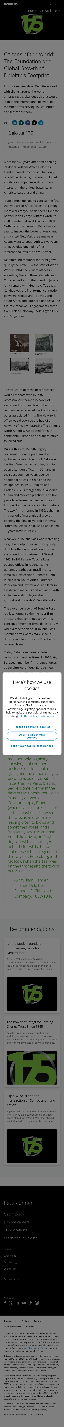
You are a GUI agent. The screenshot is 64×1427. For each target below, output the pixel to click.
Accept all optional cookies (32, 727)
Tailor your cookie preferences (32, 746)
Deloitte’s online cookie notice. (36, 716)
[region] (32, 713)
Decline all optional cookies (32, 736)
